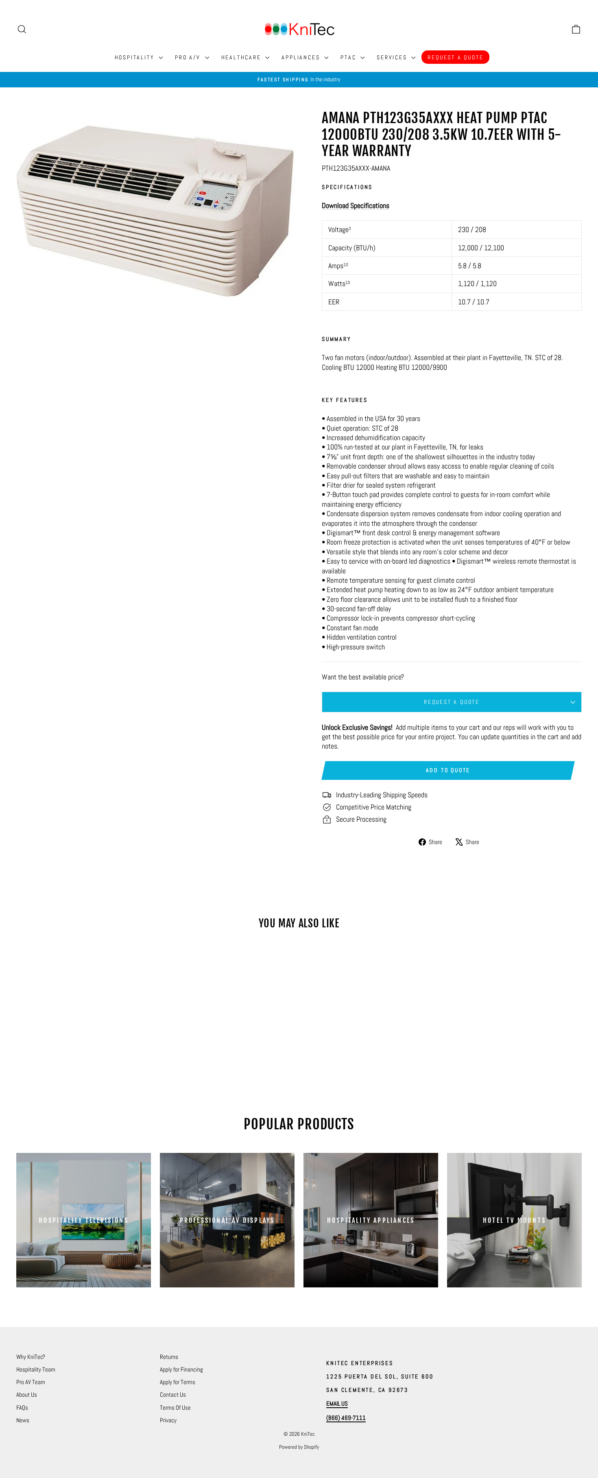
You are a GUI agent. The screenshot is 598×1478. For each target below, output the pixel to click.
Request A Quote (455, 57)
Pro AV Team (30, 1382)
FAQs (22, 1407)
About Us (26, 1394)
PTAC (349, 57)
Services (393, 57)
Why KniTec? (30, 1357)
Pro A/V (189, 57)
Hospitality (136, 57)
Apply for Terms (177, 1382)
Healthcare (242, 57)
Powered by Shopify (299, 1446)
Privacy (168, 1420)
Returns (169, 1357)
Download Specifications (355, 205)
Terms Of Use (175, 1407)
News (22, 1420)
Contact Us (173, 1394)
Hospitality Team (35, 1369)
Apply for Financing (181, 1369)
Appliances (302, 57)
